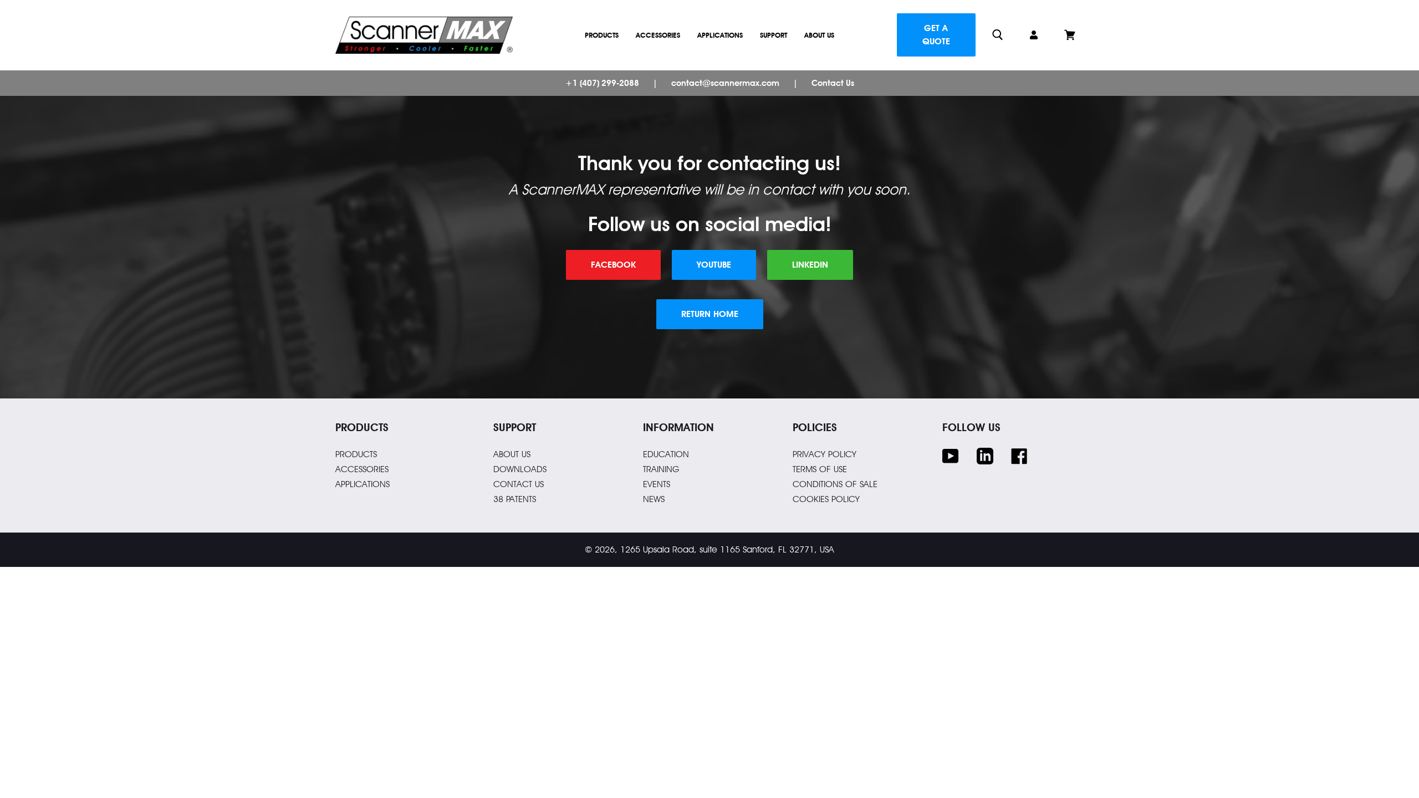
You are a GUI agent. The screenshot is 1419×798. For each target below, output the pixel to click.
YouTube (714, 264)
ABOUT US (511, 454)
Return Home (709, 314)
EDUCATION (666, 454)
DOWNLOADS (520, 469)
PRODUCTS (356, 454)
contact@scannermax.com (725, 83)
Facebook (613, 264)
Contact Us (832, 83)
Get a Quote (936, 35)
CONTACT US (518, 484)
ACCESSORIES (362, 469)
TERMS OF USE (820, 469)
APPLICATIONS (362, 484)
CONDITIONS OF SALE (835, 484)
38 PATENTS (514, 499)
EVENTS (656, 484)
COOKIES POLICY (826, 499)
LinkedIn (810, 264)
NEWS (654, 499)
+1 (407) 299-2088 (602, 83)
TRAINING (661, 469)
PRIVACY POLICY (824, 454)
